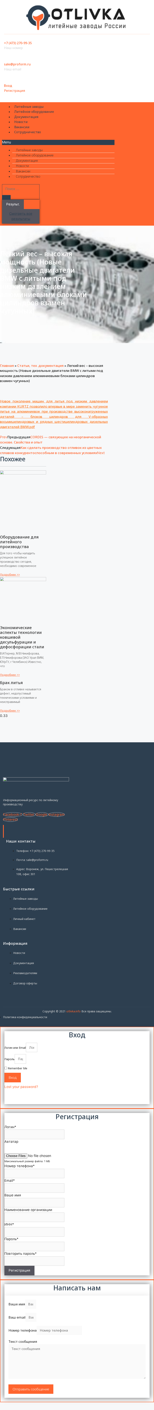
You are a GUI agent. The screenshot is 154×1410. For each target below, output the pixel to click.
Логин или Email (15, 1048)
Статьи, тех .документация (40, 365)
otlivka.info (73, 1011)
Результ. (13, 204)
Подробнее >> (10, 574)
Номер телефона (22, 1330)
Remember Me (17, 1068)
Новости (21, 122)
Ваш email (16, 1317)
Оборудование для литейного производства (19, 541)
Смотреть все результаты (20, 216)
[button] (58, 142)
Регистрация (14, 90)
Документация (26, 117)
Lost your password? (21, 1087)
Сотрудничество (27, 132)
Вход (8, 85)
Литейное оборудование (34, 111)
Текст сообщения (22, 1341)
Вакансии (21, 127)
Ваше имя (16, 1304)
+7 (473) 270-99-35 (18, 43)
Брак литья (11, 682)
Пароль (9, 1059)
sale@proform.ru (17, 64)
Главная (7, 365)
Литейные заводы (29, 106)
